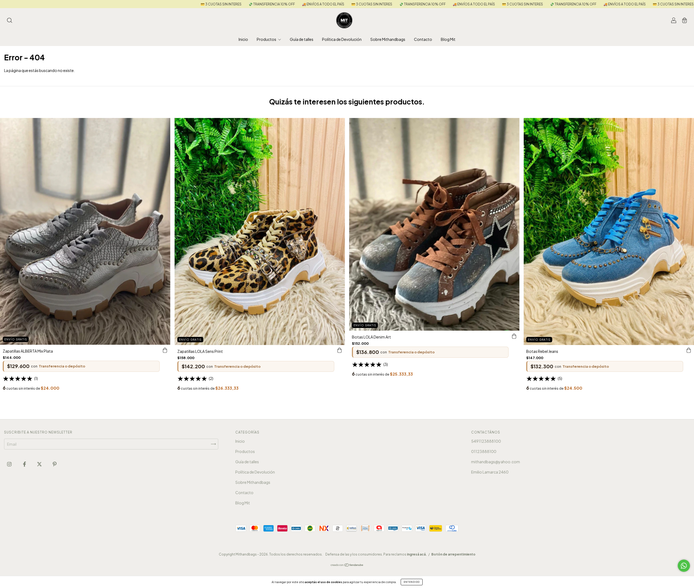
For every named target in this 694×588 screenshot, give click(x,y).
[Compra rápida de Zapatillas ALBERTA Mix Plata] (165, 350)
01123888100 (483, 451)
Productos (267, 39)
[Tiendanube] (347, 565)
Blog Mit (448, 39)
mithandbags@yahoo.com (495, 461)
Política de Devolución (342, 39)
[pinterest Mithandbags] (54, 463)
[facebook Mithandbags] (24, 463)
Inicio (243, 39)
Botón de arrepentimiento (453, 554)
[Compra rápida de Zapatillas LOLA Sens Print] (339, 350)
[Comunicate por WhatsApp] (684, 566)
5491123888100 (486, 441)
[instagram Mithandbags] (9, 463)
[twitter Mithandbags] (39, 463)
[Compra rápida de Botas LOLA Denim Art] (514, 336)
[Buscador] (9, 20)
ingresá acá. (417, 554)
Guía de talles (301, 39)
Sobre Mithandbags (387, 39)
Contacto (423, 39)
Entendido (412, 582)
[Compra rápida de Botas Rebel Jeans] (688, 350)
